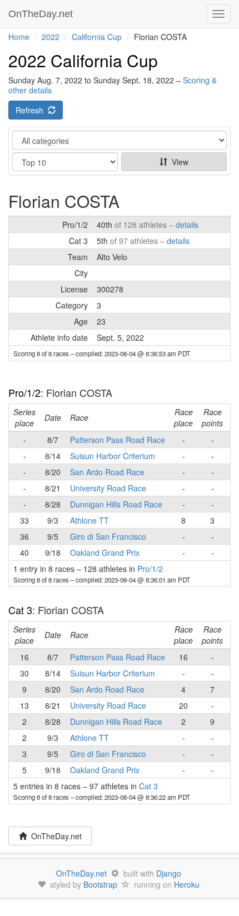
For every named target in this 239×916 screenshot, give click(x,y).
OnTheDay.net (42, 13)
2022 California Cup (83, 60)
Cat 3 (20, 610)
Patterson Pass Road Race (117, 439)
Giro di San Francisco (108, 536)
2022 (50, 36)
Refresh (32, 110)
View (177, 161)
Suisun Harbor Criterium (112, 455)
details (187, 224)
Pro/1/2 (24, 392)
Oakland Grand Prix (105, 552)
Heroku (187, 884)
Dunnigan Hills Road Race (116, 504)
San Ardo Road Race (107, 471)
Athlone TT (89, 520)
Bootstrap (100, 884)
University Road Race (108, 488)
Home (18, 36)
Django (168, 873)
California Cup (97, 36)
